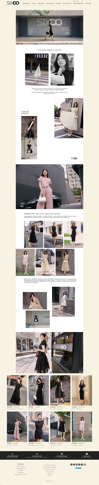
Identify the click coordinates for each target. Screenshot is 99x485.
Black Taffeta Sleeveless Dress (56, 408)
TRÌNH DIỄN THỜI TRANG (20, 474)
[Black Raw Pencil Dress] (82, 390)
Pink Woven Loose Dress (77, 445)
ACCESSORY (58, 3)
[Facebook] (71, 464)
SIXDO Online (41, 3)
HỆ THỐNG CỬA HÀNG (49, 469)
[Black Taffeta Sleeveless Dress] (60, 390)
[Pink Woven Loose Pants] (17, 427)
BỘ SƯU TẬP (21, 472)
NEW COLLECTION (67, 3)
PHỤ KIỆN (20, 470)
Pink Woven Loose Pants (12, 445)
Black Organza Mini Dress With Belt (36, 445)
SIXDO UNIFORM (49, 3)
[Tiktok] (79, 464)
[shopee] (82, 464)
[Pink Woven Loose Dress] (82, 427)
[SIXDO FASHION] (13, 3)
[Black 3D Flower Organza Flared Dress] (17, 390)
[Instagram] (74, 464)
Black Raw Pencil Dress (77, 408)
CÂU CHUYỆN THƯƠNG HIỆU (49, 467)
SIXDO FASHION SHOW (78, 3)
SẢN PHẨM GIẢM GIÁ (20, 468)
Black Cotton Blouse (33, 408)
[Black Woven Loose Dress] (60, 427)
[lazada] (84, 464)
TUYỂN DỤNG (49, 473)
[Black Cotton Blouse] (39, 390)
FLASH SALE (88, 3)
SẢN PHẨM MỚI (21, 466)
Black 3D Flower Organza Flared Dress (15, 408)
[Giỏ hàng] (90, 1)
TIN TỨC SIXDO (49, 471)
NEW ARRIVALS (26, 3)
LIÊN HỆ (49, 475)
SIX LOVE (34, 3)
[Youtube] (76, 464)
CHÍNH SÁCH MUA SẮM (49, 465)
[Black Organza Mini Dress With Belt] (39, 427)
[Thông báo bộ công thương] (78, 468)
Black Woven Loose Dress (55, 445)
